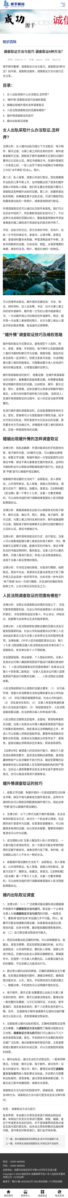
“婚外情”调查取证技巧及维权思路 (26, 99)
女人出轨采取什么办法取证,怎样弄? (28, 94)
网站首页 (8, 1195)
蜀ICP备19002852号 (23, 1181)
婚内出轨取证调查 (17, 121)
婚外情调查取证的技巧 (20, 115)
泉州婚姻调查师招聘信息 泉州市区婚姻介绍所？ (39, 1138)
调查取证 (42, 1195)
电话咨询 (59, 1195)
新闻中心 (25, 1195)
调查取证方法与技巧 (23, 1109)
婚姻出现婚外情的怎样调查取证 (25, 105)
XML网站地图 (40, 1181)
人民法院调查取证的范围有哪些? (26, 110)
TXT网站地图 (55, 1181)
